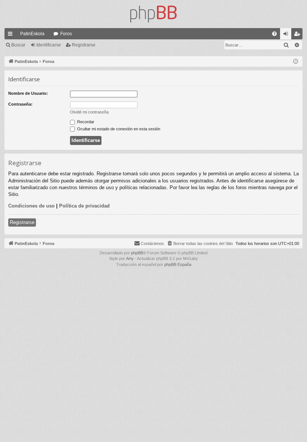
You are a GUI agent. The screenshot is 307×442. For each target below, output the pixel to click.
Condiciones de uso (31, 206)
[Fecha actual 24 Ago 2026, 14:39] (295, 61)
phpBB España (177, 264)
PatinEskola (32, 33)
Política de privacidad (84, 206)
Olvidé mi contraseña (89, 112)
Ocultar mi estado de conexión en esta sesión (118, 129)
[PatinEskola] (153, 14)
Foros (66, 33)
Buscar (18, 45)
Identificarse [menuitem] (287, 35)
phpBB (137, 253)
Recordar (85, 121)
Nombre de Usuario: (28, 93)
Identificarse (48, 45)
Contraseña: (20, 104)
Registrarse (83, 45)
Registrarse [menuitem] (298, 35)
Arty (130, 258)
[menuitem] (274, 33)
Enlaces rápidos (11, 35)
